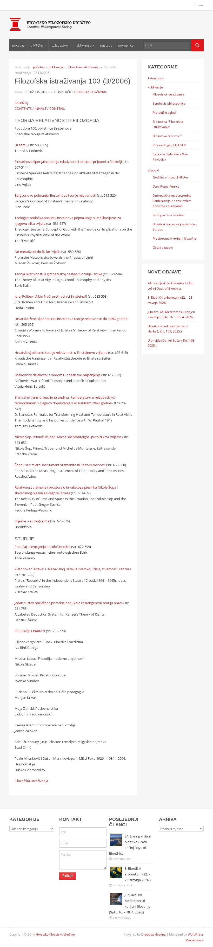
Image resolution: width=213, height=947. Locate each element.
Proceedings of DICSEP (169, 145)
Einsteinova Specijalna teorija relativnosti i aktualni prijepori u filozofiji (69, 161)
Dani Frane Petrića (166, 186)
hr (196, 5)
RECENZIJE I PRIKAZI (30, 631)
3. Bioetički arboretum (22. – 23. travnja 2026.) (138, 874)
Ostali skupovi (163, 247)
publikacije (56, 67)
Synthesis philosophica (169, 103)
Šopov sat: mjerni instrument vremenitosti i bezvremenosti (60, 465)
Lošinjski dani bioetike (168, 215)
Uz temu (21, 145)
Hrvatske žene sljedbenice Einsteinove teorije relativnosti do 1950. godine (71, 318)
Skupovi (153, 170)
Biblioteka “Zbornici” (167, 136)
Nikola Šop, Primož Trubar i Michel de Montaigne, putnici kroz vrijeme (68, 436)
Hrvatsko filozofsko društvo (55, 934)
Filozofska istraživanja (83, 67)
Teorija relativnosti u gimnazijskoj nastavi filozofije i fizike (58, 274)
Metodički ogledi (164, 112)
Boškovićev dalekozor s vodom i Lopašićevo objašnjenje (58, 375)
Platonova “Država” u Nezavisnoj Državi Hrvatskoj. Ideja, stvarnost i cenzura (73, 569)
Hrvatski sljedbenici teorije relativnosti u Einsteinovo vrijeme (61, 352)
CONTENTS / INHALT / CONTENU (40, 108)
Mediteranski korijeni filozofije (174, 238)
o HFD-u (36, 45)
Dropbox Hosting (153, 934)
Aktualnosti (156, 78)
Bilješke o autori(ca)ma (32, 521)
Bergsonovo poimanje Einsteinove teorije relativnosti (55, 195)
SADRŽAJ (21, 102)
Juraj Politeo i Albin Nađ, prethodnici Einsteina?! (51, 296)
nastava (106, 45)
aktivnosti (84, 45)
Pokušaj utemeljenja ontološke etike (42, 546)
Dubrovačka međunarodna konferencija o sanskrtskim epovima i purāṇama (172, 200)
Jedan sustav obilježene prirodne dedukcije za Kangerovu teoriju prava (69, 602)
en (201, 5)
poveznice (126, 45)
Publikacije (155, 87)
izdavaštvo (59, 45)
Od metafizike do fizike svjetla (38, 251)
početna (18, 45)
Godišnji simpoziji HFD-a (170, 177)
